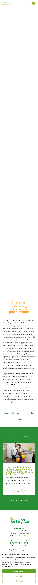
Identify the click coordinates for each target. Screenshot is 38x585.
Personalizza (19, 576)
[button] (11, 500)
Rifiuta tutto (19, 581)
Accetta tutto (19, 571)
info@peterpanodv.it (21, 535)
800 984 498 (20, 543)
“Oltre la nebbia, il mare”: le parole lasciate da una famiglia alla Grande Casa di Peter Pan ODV (19, 471)
